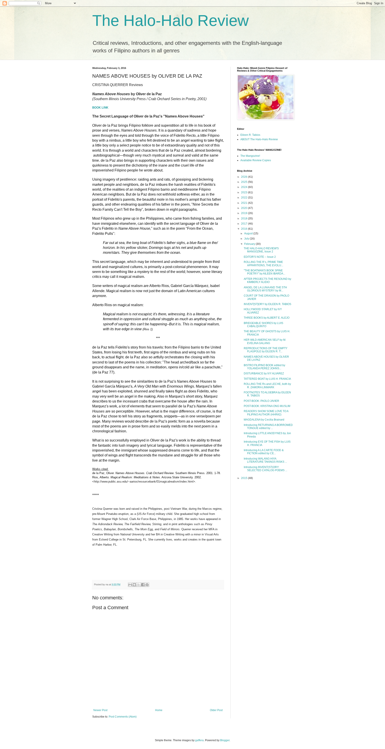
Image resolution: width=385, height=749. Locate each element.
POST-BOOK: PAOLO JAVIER (261, 400)
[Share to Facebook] (143, 584)
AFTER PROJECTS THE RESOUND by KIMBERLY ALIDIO (267, 280)
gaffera (199, 740)
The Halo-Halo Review (170, 20)
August (248, 233)
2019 (244, 213)
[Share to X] (138, 584)
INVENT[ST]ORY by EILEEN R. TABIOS (267, 304)
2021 (244, 202)
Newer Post (100, 710)
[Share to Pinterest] (147, 584)
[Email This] (130, 584)
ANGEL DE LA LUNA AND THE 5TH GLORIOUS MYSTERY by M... (265, 289)
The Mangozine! (250, 155)
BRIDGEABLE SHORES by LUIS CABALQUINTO (263, 325)
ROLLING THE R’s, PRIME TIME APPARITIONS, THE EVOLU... (263, 263)
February (250, 244)
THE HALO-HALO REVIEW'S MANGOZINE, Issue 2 (261, 250)
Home (158, 710)
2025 (244, 182)
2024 (244, 187)
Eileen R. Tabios (250, 134)
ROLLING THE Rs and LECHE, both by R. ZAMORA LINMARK (267, 385)
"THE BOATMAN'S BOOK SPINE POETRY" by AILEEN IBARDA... (264, 272)
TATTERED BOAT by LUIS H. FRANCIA (267, 378)
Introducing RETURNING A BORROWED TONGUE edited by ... (268, 426)
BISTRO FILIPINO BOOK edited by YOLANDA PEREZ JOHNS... (264, 367)
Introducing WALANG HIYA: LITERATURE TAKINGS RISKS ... (265, 460)
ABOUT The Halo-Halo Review (259, 139)
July (247, 238)
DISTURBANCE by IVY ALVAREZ (264, 373)
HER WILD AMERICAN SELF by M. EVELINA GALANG (265, 341)
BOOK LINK (100, 107)
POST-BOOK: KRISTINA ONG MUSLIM (267, 406)
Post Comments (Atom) (123, 716)
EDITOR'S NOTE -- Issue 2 (260, 256)
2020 (244, 208)
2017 (244, 223)
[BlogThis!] (134, 584)
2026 (244, 176)
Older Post (216, 710)
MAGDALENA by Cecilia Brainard (264, 419)
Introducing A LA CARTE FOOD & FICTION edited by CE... (264, 452)
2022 (244, 197)
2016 (244, 228)
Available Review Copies (255, 160)
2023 (244, 192)
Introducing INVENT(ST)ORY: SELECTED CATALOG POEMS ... (265, 469)
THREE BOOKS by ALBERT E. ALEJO (266, 317)
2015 (244, 478)
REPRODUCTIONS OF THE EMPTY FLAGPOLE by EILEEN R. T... (265, 350)
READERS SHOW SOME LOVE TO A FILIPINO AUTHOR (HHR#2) (266, 413)
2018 (244, 218)
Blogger (224, 740)
